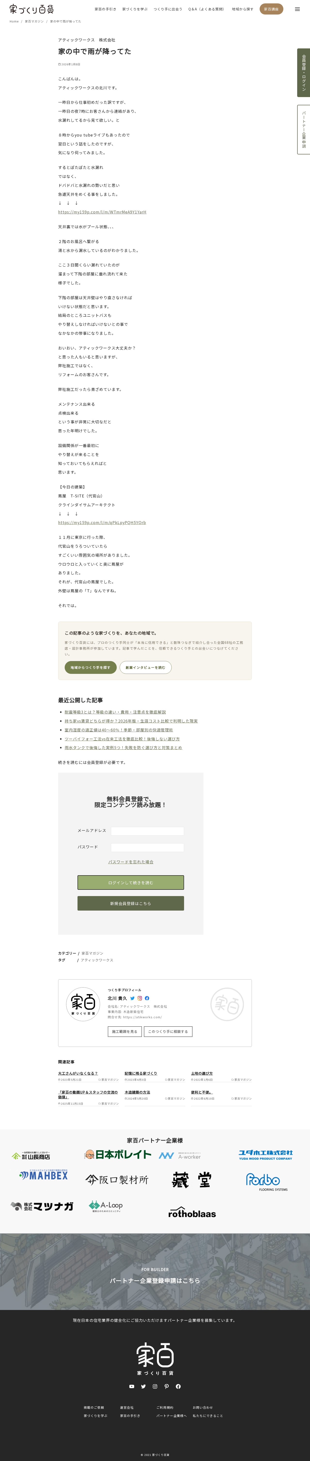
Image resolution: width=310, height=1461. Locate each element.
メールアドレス (92, 830)
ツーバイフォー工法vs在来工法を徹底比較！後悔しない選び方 (122, 739)
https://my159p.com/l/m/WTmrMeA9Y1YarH (102, 212)
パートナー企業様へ (171, 1415)
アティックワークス (97, 959)
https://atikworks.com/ (142, 1017)
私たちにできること (208, 1415)
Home (15, 21)
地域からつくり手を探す (91, 667)
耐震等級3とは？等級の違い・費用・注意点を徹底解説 (115, 712)
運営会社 (127, 1407)
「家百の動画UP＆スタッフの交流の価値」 (88, 1094)
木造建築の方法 (137, 1092)
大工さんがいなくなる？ (78, 1073)
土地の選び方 (202, 1073)
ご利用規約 (164, 1407)
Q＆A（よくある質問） (207, 9)
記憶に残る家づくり (141, 1073)
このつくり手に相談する (168, 1031)
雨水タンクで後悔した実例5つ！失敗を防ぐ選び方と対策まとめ (123, 747)
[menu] (297, 8)
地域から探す (243, 9)
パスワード (88, 847)
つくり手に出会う (168, 9)
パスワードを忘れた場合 (131, 862)
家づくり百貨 (161, 1455)
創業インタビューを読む (146, 667)
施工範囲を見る (125, 1031)
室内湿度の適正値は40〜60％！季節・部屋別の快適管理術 (119, 730)
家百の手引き (105, 9)
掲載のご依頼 (94, 1407)
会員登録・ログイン (304, 72)
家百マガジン (35, 21)
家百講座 (271, 9)
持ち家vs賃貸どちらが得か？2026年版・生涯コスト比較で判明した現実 (131, 721)
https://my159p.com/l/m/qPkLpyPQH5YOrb (102, 522)
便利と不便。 (202, 1092)
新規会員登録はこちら (130, 903)
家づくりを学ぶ (135, 9)
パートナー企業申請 (304, 129)
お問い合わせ (203, 1407)
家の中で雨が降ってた (65, 21)
